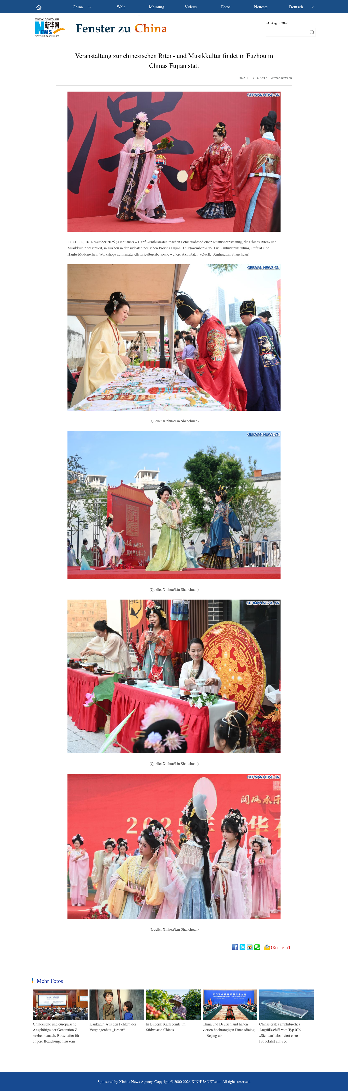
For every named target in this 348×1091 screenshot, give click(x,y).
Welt (121, 6)
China (78, 6)
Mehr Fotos (50, 981)
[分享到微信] (257, 947)
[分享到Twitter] (243, 947)
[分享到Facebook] (235, 947)
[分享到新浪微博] (250, 947)
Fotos (226, 6)
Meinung (156, 6)
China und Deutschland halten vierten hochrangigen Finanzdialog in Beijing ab (228, 1029)
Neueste (261, 6)
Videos (191, 6)
